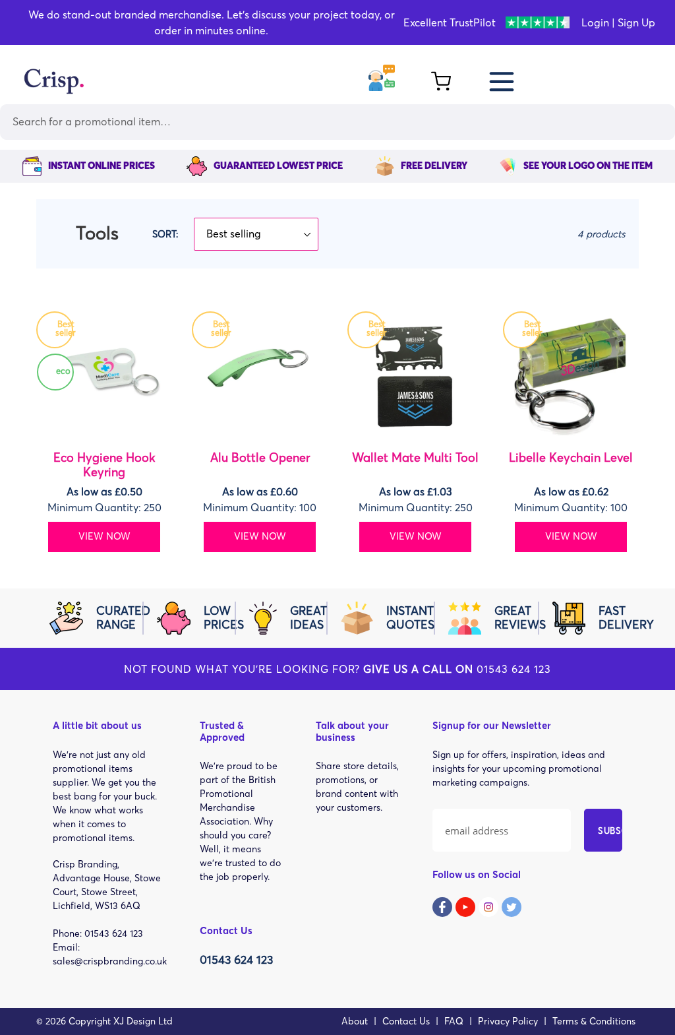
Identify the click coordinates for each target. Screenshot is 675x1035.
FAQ (453, 1021)
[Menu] (502, 79)
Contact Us (406, 1021)
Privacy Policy (508, 1021)
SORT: (165, 234)
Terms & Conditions (593, 1021)
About (354, 1021)
